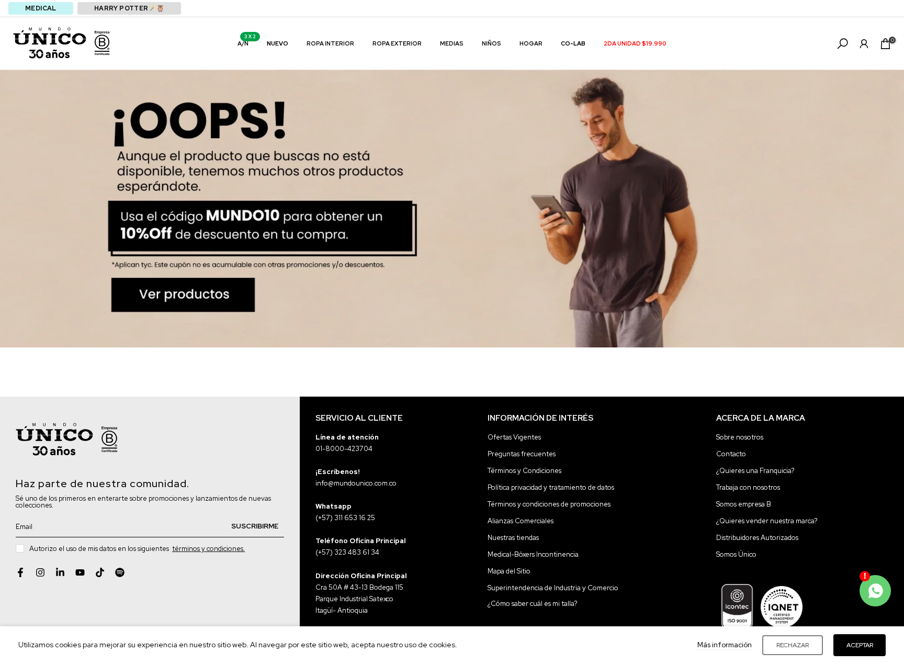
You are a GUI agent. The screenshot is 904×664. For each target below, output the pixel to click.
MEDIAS (452, 43)
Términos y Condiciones (524, 470)
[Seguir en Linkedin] (60, 572)
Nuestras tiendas (513, 537)
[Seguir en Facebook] (20, 572)
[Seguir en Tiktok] (100, 572)
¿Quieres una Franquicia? (755, 470)
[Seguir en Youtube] (80, 572)
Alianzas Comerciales (520, 520)
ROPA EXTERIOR (397, 43)
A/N (247, 42)
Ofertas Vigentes (514, 437)
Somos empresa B (743, 504)
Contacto (731, 453)
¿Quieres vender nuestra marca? (767, 520)
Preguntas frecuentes (522, 453)
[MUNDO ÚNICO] (49, 43)
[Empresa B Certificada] (102, 43)
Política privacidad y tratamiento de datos (551, 487)
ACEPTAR (859, 645)
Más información (724, 644)
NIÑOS (491, 43)
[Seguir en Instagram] (40, 572)
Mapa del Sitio (509, 571)
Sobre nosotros (739, 437)
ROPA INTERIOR (330, 43)
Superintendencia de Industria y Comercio (553, 587)
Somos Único (736, 554)
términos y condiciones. (208, 548)
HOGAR (531, 43)
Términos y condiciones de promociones (549, 504)
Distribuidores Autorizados (757, 537)
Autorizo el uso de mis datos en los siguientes (137, 548)
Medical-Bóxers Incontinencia (533, 554)
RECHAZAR (792, 645)
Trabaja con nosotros (748, 487)
